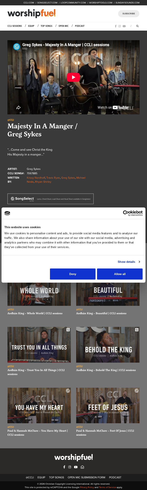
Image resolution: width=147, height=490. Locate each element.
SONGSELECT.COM (47, 2)
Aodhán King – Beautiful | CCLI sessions (101, 313)
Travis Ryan (53, 177)
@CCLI (30, 477)
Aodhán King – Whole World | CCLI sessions (34, 313)
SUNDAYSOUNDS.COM (128, 2)
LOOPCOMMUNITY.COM (73, 2)
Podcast (79, 26)
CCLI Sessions (14, 26)
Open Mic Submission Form (86, 477)
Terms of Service (107, 487)
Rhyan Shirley (43, 181)
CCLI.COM (29, 2)
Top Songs (46, 26)
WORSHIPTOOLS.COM (100, 2)
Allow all (120, 273)
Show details (126, 261)
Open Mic (64, 26)
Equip (31, 26)
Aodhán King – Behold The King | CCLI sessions (106, 370)
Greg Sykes (68, 177)
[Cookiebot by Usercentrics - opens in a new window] (126, 213)
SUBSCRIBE (128, 13)
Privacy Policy (87, 487)
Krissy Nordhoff (36, 177)
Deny (72, 273)
